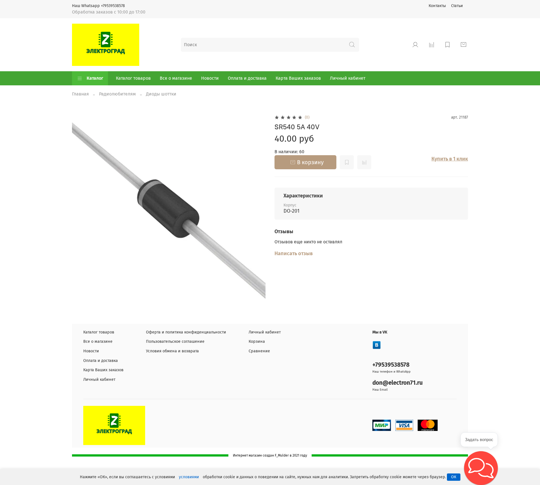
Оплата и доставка (247, 78)
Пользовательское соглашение (175, 341)
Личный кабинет (347, 78)
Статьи (457, 5)
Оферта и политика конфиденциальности (186, 332)
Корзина (257, 341)
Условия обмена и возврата (172, 351)
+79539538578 (391, 364)
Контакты (437, 5)
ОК (453, 477)
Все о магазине (176, 78)
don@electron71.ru (397, 382)
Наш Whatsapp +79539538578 (98, 5)
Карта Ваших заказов (298, 78)
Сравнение (259, 351)
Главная (80, 94)
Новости (210, 78)
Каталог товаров (133, 78)
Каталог (95, 78)
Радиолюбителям (117, 94)
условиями (189, 477)
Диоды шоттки (161, 94)
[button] (481, 468)
